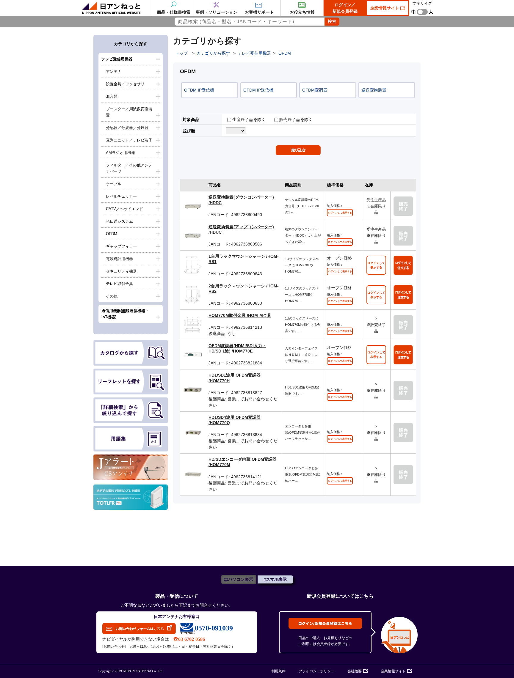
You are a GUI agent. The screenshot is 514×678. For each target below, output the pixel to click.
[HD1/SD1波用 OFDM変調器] (193, 390)
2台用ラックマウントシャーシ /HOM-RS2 (244, 289)
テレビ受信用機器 (116, 59)
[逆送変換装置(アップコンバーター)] (193, 235)
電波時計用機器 (119, 259)
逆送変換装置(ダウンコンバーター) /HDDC (241, 200)
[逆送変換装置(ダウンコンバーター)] (193, 205)
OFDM (111, 234)
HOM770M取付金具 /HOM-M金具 (240, 315)
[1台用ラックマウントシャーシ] (193, 264)
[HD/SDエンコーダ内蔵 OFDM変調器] (193, 474)
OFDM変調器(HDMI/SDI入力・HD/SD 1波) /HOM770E (237, 348)
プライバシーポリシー (316, 671)
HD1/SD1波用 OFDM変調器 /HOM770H (235, 378)
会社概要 (354, 671)
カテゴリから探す (213, 53)
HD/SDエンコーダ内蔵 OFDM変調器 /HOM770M (243, 462)
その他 (111, 296)
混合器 (111, 96)
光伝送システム (119, 221)
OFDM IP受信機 (199, 90)
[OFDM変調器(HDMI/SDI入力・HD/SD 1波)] (193, 354)
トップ (181, 53)
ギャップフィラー (121, 246)
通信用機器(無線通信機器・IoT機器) (125, 314)
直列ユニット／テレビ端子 (129, 140)
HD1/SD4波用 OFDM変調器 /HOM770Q (235, 420)
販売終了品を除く (295, 119)
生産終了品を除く (248, 119)
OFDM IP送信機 (258, 90)
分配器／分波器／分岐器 (127, 127)
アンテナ (113, 71)
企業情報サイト (385, 8)
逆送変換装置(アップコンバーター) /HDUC (241, 229)
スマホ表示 (276, 579)
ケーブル (113, 184)
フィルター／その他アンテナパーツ (129, 168)
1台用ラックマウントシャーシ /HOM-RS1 (244, 259)
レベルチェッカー (121, 196)
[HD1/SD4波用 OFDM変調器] (193, 432)
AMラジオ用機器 (120, 152)
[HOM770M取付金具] (193, 324)
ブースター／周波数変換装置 (129, 112)
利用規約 (278, 671)
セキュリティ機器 (121, 271)
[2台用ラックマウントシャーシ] (193, 294)
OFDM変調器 (314, 90)
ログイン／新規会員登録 (345, 8)
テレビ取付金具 (119, 283)
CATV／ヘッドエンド (124, 209)
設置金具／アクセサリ (125, 84)
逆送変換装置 (373, 90)
